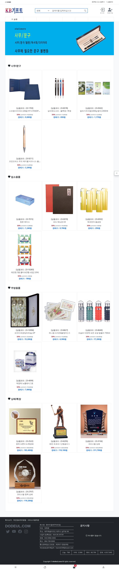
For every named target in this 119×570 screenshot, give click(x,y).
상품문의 (110, 2)
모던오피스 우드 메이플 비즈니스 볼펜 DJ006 (28, 161)
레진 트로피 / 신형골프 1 (59, 444)
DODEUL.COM (18, 526)
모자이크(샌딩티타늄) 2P (25, 333)
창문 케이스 (25, 222)
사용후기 (102, 2)
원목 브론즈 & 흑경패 (25, 444)
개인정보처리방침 (19, 520)
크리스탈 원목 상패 (25, 494)
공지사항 (84, 525)
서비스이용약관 (33, 520)
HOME (9, 2)
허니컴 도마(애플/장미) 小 (59, 333)
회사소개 (8, 520)
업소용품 (15, 177)
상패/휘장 (15, 399)
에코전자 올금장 (94, 222)
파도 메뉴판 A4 (59, 222)
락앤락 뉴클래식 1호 (24, 383)
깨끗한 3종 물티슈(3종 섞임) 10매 (25, 272)
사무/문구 (15, 66)
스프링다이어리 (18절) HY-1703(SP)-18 (25, 111)
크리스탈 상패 (94, 444)
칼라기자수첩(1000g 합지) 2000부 (94, 111)
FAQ (94, 2)
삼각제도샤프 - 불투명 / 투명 (59, 111)
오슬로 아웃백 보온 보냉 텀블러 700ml (94, 333)
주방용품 (15, 288)
